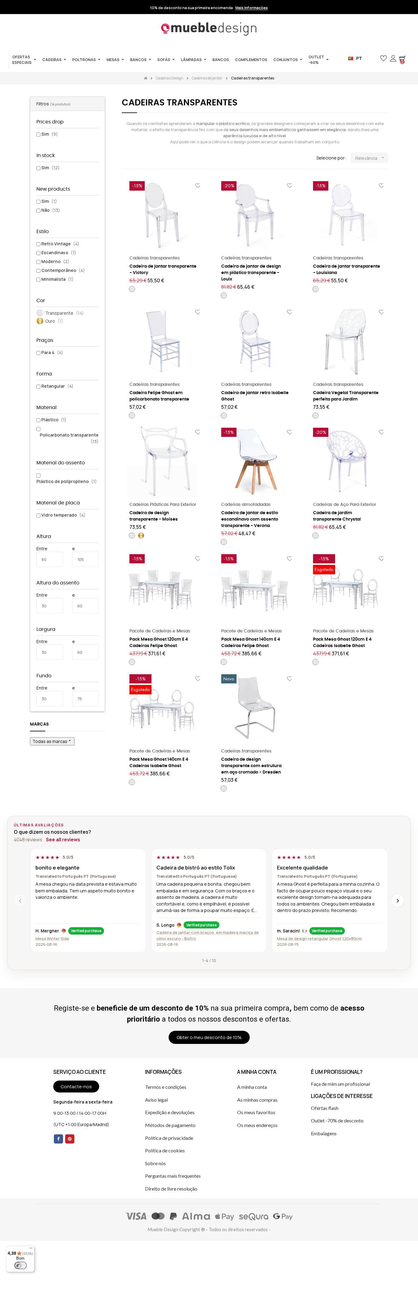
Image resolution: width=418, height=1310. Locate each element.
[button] (373, 58)
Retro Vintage (60, 244)
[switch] (20, 1265)
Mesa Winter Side (52, 938)
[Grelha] (125, 158)
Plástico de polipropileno (66, 481)
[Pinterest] (69, 1139)
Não (50, 210)
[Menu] (31, 1249)
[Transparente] (132, 289)
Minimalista (57, 279)
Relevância (370, 158)
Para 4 (52, 352)
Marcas (39, 724)
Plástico (53, 420)
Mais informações (251, 8)
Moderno (55, 261)
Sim (49, 134)
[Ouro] (141, 535)
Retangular (57, 386)
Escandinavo (58, 252)
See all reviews (63, 839)
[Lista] (135, 158)
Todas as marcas (52, 741)
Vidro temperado (63, 515)
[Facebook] (58, 1139)
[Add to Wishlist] (198, 186)
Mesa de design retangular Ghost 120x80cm (319, 938)
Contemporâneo (63, 270)
